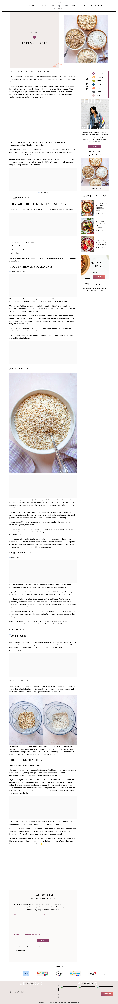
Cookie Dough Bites (47, 749)
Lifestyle (83, 5)
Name (16, 914)
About (74, 5)
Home (31, 32)
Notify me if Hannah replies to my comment (28, 934)
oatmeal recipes (15, 547)
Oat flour (15, 253)
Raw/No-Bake (99, 88)
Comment (17, 922)
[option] (26, 974)
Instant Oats (17, 246)
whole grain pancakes (21, 607)
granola (43, 321)
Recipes (31, 5)
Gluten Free (99, 73)
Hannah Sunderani (43, 71)
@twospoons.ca (31, 983)
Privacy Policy (73, 1000)
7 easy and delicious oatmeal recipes (54, 335)
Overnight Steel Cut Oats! (55, 624)
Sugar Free (98, 95)
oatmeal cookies (32, 321)
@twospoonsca (87, 983)
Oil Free (97, 84)
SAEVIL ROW (67, 1002)
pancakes (27, 547)
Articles (37, 32)
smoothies (55, 321)
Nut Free (97, 80)
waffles (21, 321)
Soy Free (97, 91)
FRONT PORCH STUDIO (51, 1002)
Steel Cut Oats (18, 249)
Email (45, 914)
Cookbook (42, 5)
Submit (98, 276)
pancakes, (13, 321)
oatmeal (42, 318)
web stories (94, 290)
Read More (94, 146)
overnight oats (68, 318)
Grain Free (97, 77)
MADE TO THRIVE (75, 1002)
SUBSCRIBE (107, 994)
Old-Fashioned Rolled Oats (23, 242)
